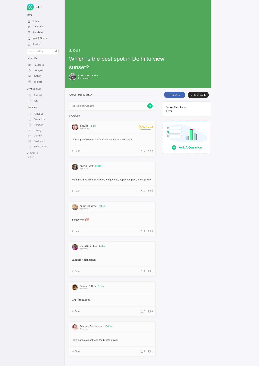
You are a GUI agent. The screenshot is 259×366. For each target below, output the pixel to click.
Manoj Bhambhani (88, 246)
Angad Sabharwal (88, 206)
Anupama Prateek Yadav (92, 326)
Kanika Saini (84, 75)
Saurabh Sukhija (88, 286)
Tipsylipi (84, 126)
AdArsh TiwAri (86, 166)
